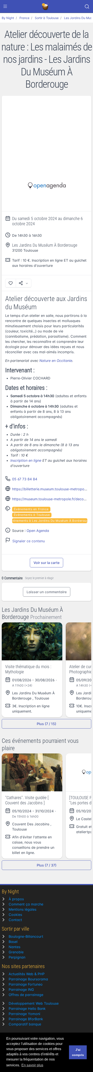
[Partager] (23, 283)
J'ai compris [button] (78, 1052)
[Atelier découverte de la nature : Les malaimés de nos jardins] (46, 186)
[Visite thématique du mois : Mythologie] (32, 641)
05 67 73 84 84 (24, 479)
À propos (16, 899)
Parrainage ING (21, 989)
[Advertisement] (46, 128)
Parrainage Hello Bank (27, 1008)
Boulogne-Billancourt (26, 936)
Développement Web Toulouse (34, 1003)
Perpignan (17, 957)
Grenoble (16, 952)
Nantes (14, 947)
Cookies (15, 914)
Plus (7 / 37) (46, 865)
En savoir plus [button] (32, 1065)
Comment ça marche (26, 904)
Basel (13, 941)
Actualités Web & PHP (27, 974)
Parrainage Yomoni (24, 1014)
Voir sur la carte (46, 562)
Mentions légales (22, 909)
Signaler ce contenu (28, 541)
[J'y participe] (10, 283)
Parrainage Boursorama (28, 979)
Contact (15, 920)
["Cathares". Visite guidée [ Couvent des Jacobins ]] (32, 772)
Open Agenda (38, 530)
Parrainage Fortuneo (26, 984)
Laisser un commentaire (47, 592)
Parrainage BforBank (26, 1019)
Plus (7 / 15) (46, 724)
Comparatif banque (25, 1024)
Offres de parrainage (26, 995)
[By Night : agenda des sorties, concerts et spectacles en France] (45, 6)
